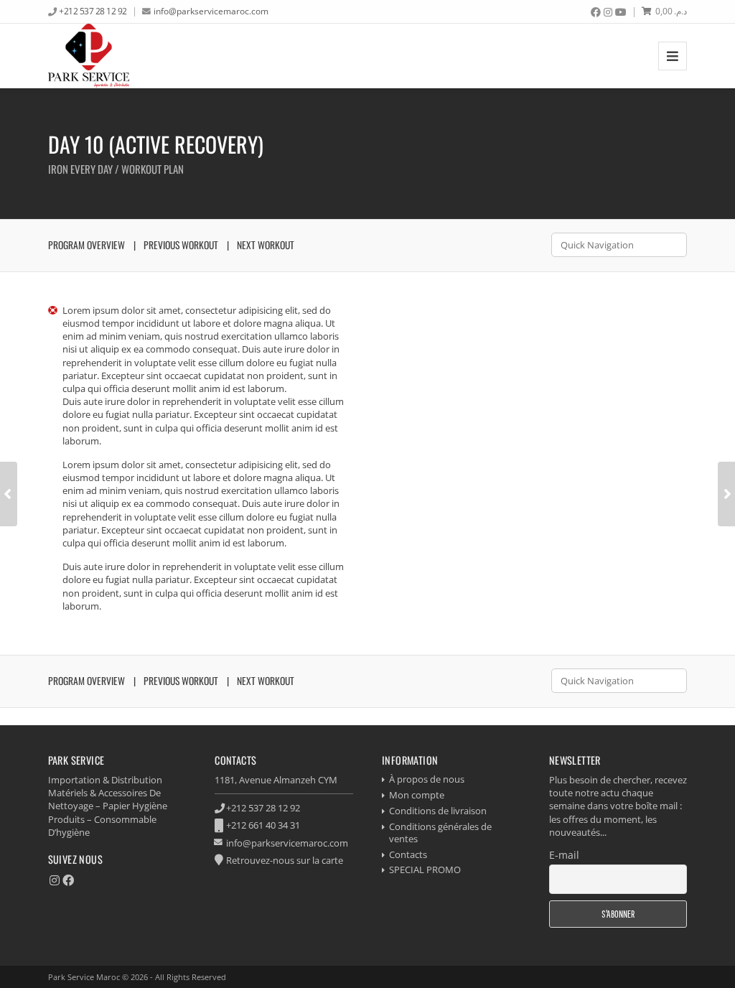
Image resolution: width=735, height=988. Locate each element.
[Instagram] (608, 12)
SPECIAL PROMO (425, 869)
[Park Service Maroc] (89, 56)
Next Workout (265, 245)
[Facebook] (596, 12)
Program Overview (86, 245)
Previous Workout (181, 245)
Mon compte (416, 794)
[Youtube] (621, 12)
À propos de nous (426, 779)
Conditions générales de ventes (440, 832)
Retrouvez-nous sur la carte (284, 860)
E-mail (564, 855)
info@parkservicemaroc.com (211, 11)
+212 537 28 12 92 (93, 11)
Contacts (408, 854)
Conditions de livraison (438, 810)
